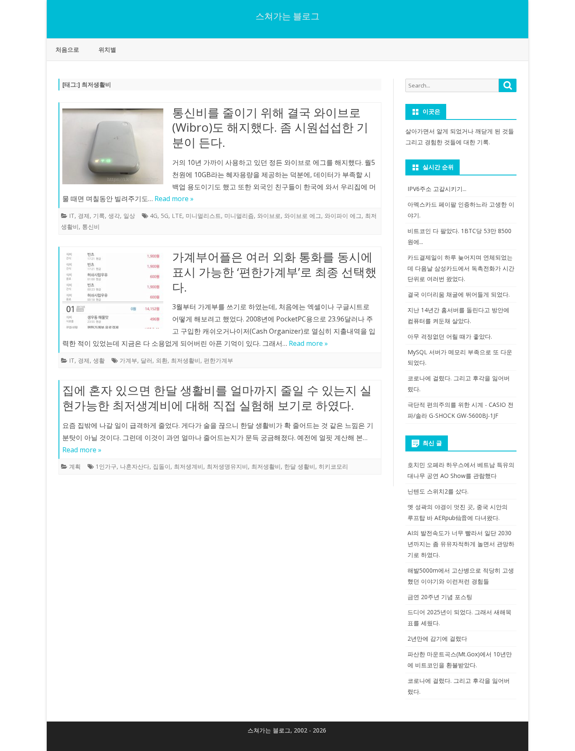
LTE (177, 216)
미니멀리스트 (203, 216)
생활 (99, 360)
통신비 (91, 227)
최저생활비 (185, 360)
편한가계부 (218, 360)
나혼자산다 (134, 466)
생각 (114, 216)
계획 (75, 466)
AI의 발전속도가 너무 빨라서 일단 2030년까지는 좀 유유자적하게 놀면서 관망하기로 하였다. (460, 544)
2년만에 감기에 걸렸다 (437, 638)
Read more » (174, 198)
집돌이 (161, 466)
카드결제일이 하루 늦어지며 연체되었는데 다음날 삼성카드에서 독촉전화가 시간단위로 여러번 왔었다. (460, 268)
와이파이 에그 (343, 216)
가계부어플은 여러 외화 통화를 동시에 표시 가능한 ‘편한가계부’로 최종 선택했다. (274, 272)
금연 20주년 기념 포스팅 (439, 597)
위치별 (107, 49)
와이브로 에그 (302, 216)
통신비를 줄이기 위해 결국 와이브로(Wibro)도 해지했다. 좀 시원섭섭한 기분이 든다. (270, 127)
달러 (146, 360)
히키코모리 (333, 466)
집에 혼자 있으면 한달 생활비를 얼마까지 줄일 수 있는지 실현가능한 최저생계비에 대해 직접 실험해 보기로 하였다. (217, 397)
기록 (99, 216)
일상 (129, 216)
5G (164, 216)
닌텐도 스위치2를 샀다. (438, 491)
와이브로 (269, 216)
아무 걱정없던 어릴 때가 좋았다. (449, 336)
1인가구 (106, 466)
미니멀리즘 (239, 216)
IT (72, 216)
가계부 (128, 360)
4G (153, 216)
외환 (162, 360)
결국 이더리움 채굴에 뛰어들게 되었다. (458, 294)
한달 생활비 (299, 466)
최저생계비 (188, 466)
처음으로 (67, 49)
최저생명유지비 (227, 466)
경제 (84, 216)
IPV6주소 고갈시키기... (436, 189)
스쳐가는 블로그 (287, 16)
